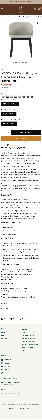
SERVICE (4, 303)
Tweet (15, 319)
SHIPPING (4, 308)
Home (3, 17)
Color (3, 94)
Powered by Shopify (33, 404)
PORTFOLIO (5, 336)
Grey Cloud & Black (9, 114)
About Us (25, 329)
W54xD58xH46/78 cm (10, 104)
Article (24, 351)
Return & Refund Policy (30, 344)
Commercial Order (28, 335)
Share (5, 319)
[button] (3, 96)
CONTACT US (5, 339)
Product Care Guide (28, 348)
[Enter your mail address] (18, 393)
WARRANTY (5, 313)
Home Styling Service (29, 338)
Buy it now (21, 138)
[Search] (35, 9)
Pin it (23, 319)
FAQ (23, 332)
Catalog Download (28, 341)
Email (3, 389)
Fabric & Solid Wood (9, 124)
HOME (3, 333)
